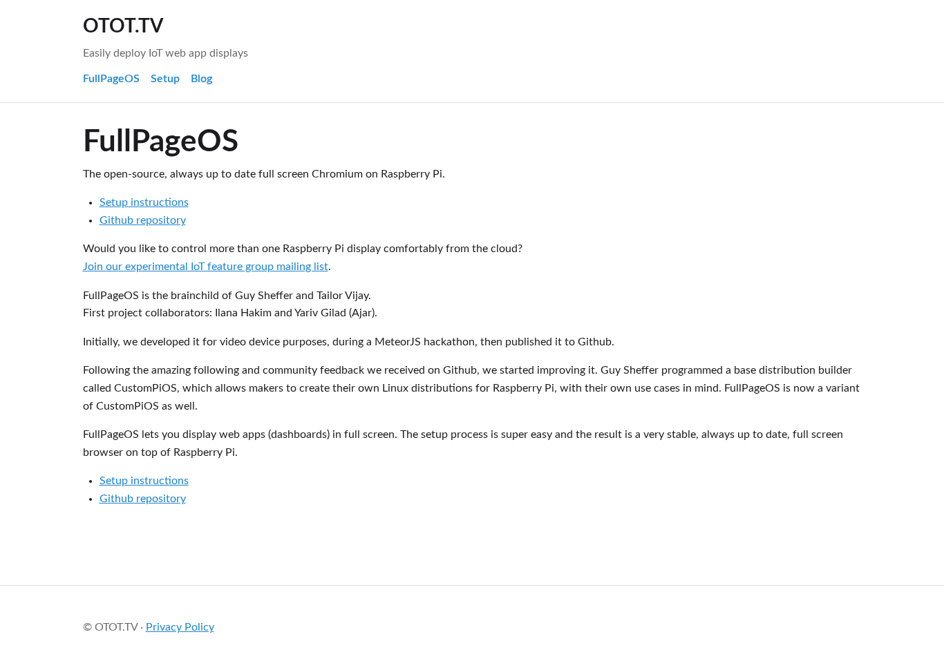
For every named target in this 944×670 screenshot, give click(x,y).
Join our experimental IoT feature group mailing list (205, 266)
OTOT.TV (123, 26)
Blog (201, 78)
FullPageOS (111, 78)
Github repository (143, 220)
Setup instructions (144, 202)
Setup (165, 78)
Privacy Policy (180, 627)
